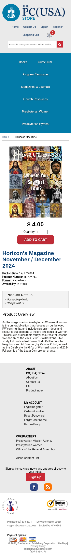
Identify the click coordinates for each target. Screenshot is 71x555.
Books (23, 62)
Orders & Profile (34, 411)
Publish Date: (10, 273)
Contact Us (29, 26)
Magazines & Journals (35, 86)
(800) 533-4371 (23, 521)
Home (15, 26)
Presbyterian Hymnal (35, 123)
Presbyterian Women (35, 111)
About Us (32, 377)
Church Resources (35, 99)
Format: (7, 280)
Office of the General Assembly (35, 449)
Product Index (34, 390)
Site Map (62, 543)
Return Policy (32, 424)
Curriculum (45, 62)
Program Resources (35, 74)
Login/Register (33, 407)
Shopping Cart (31, 34)
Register (58, 26)
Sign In (44, 26)
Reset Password (34, 415)
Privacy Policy (38, 546)
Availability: (9, 283)
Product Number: (12, 276)
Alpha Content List (27, 458)
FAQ (28, 386)
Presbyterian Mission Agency (34, 440)
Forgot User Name (35, 420)
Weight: (11, 303)
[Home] (33, 20)
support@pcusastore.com (21, 525)
